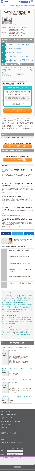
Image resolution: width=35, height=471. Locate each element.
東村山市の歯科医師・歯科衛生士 (15, 329)
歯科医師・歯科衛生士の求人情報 (10, 421)
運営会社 (3, 436)
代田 (24, 321)
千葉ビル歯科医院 (8, 300)
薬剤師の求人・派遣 (6, 418)
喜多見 (12, 319)
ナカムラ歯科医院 (6, 295)
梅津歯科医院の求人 (24, 302)
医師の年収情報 (5, 424)
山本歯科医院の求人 (17, 307)
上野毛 (16, 319)
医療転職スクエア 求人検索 (9, 433)
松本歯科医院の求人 (20, 309)
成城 (27, 321)
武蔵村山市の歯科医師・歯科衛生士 (24, 334)
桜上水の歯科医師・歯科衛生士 (13, 317)
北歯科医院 (15, 302)
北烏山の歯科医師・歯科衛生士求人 (14, 321)
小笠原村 (4, 329)
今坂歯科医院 (19, 298)
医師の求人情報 (5, 411)
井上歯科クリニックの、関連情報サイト (19, 56)
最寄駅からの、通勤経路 (14, 52)
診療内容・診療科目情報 (14, 48)
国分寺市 (8, 334)
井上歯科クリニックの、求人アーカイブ (19, 44)
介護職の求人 (4, 427)
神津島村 (17, 333)
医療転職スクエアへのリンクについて (12, 442)
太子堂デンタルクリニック (19, 306)
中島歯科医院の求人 (10, 298)
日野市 (13, 334)
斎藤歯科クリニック (12, 297)
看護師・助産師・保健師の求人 (10, 414)
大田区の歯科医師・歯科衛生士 (18, 331)
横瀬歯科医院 (16, 311)
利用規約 (3, 439)
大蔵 (3, 317)
